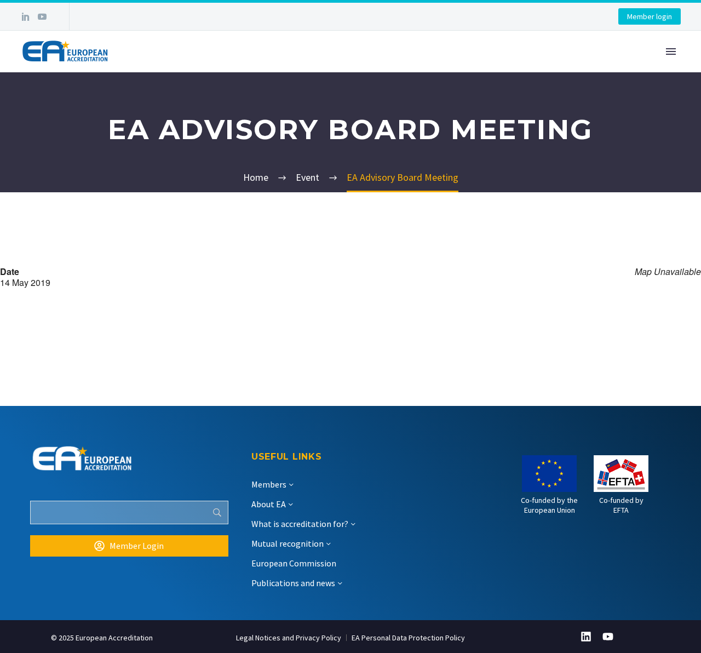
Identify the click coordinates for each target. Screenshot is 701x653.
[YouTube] (42, 16)
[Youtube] (608, 637)
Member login (649, 16)
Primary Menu (671, 51)
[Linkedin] (586, 637)
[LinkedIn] (26, 16)
